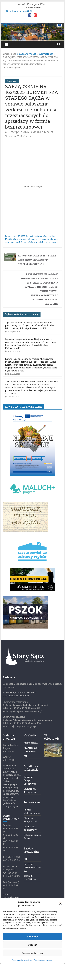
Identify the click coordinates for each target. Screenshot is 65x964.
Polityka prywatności (43, 960)
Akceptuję (32, 936)
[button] (60, 903)
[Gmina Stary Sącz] (32, 24)
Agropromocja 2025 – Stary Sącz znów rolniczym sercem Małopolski (37, 259)
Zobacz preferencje (32, 953)
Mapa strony (31, 742)
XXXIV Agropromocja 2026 (18, 11)
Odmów (32, 944)
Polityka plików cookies (22, 960)
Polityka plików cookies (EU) (32, 867)
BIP (26, 756)
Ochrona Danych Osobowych (30, 780)
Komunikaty (12, 81)
